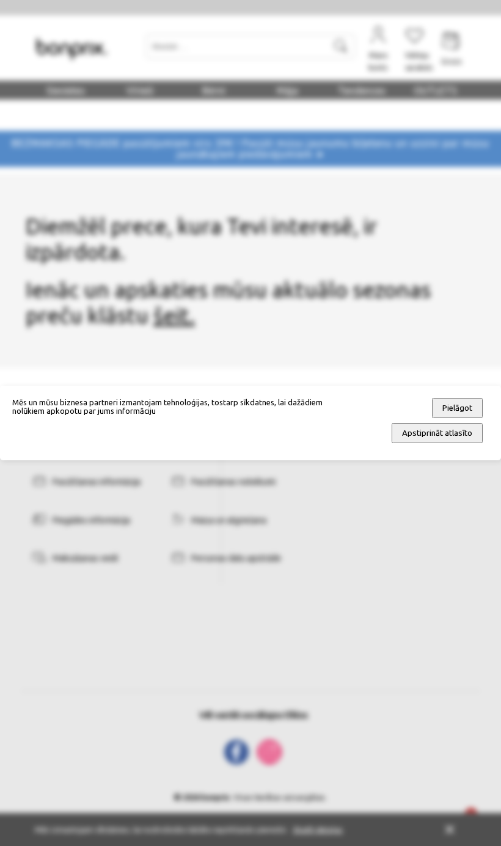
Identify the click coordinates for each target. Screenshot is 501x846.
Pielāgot (457, 408)
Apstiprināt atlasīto (437, 433)
